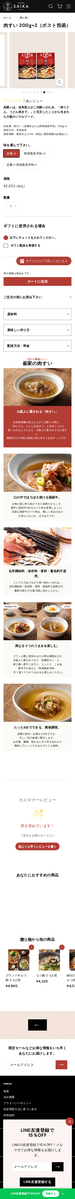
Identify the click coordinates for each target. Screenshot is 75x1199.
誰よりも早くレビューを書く (37, 846)
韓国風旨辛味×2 (34, 153)
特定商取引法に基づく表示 (20, 1109)
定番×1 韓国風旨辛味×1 (22, 165)
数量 (7, 197)
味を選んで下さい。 (18, 145)
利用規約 (9, 1115)
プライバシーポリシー (17, 1103)
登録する (51, 1193)
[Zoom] (59, 82)
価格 (7, 179)
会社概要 (9, 1097)
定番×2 (11, 153)
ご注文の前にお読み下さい (23, 297)
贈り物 (24, 17)
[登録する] (58, 1167)
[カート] (60, 6)
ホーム (7, 17)
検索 (6, 1091)
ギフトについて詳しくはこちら (47, 261)
